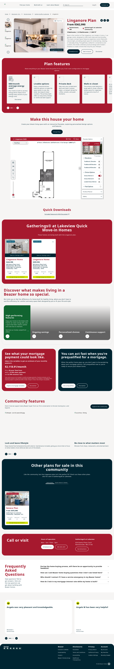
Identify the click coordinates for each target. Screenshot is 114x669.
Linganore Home (14, 259)
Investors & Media (63, 649)
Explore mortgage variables (16, 386)
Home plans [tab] (50, 482)
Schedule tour (73, 51)
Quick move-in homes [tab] (61, 482)
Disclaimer (99, 51)
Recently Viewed (105, 655)
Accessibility (76, 655)
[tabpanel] (57, 506)
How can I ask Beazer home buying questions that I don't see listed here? (71, 573)
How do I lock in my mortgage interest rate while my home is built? (68, 581)
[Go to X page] (14, 649)
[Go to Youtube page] (17, 649)
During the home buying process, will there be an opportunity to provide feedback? (71, 567)
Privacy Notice (92, 649)
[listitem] (38, 617)
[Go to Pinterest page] (20, 649)
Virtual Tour (57, 132)
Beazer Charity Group (64, 658)
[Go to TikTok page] (11, 649)
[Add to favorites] (26, 242)
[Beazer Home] (10, 5)
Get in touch (87, 51)
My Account (104, 649)
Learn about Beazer (53, 5)
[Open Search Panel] (63, 5)
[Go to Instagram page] (8, 649)
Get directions (82, 549)
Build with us (38, 5)
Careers (60, 655)
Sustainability (62, 652)
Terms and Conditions (79, 652)
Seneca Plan (12, 508)
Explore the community (99, 406)
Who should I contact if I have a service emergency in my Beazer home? (70, 577)
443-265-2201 (61, 547)
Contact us (104, 5)
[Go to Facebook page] (5, 649)
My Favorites (104, 652)
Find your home (25, 5)
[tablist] (57, 482)
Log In (94, 5)
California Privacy (93, 652)
